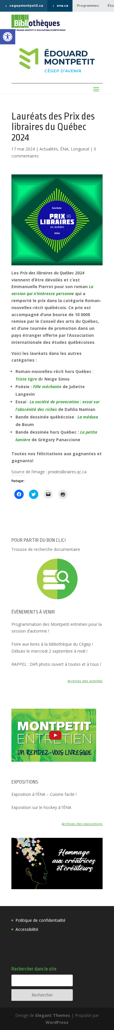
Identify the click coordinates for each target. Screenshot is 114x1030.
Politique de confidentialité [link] (40, 920)
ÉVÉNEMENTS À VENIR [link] (33, 612)
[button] (57, 219)
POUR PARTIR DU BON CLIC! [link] (38, 540)
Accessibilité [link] (26, 929)
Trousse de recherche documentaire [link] (45, 549)
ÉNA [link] (64, 149)
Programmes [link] (88, 6)
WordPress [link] (57, 1022)
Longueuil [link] (80, 149)
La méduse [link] (87, 417)
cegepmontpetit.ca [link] (26, 6)
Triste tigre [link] (26, 379)
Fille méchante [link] (47, 386)
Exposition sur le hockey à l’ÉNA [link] (41, 807)
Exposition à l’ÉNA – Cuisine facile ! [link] (44, 794)
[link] (7, 36)
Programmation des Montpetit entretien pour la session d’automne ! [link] (56, 627)
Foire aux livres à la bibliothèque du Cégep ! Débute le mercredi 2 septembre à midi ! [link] (52, 647)
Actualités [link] (48, 149)
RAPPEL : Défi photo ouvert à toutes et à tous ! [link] (56, 664)
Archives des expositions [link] (82, 823)
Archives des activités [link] (85, 681)
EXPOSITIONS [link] (24, 782)
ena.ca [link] (62, 6)
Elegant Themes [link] (52, 1015)
